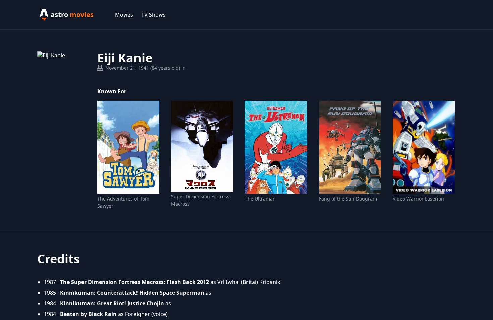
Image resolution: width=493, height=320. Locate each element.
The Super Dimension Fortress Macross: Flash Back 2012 (134, 282)
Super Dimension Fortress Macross (200, 200)
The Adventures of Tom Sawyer (123, 202)
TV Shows (153, 14)
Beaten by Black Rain (88, 314)
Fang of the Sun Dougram (348, 198)
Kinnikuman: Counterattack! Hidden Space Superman (132, 292)
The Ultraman (260, 198)
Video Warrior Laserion (418, 198)
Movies (124, 14)
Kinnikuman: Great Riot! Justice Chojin (112, 303)
